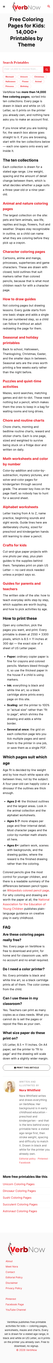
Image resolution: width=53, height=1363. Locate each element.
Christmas (39, 77)
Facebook (24, 1162)
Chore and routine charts (23, 420)
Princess (10, 86)
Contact (10, 1272)
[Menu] (4, 6)
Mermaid (10, 77)
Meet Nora (12, 1266)
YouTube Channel (16, 1309)
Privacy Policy (14, 1288)
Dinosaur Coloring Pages (19, 1191)
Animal (38, 81)
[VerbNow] (26, 6)
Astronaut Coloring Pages (20, 1211)
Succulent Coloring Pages (20, 1204)
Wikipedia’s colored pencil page (28, 890)
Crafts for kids (15, 545)
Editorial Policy (14, 1277)
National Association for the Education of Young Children (26, 904)
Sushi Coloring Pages (17, 1197)
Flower (25, 81)
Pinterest (43, 1158)
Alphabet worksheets (20, 507)
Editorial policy (27, 1158)
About (9, 1261)
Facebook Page (15, 1304)
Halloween (11, 81)
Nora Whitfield (29, 1090)
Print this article (26, 1067)
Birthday (24, 86)
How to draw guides (19, 299)
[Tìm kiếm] (46, 69)
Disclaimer (12, 1282)
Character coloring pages (24, 252)
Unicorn (24, 77)
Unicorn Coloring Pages (18, 1184)
